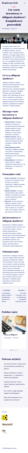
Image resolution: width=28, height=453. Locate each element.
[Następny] (23, 332)
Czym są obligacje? (11, 335)
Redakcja (7, 28)
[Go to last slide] (4, 332)
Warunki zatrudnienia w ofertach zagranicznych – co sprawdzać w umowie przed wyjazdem (13, 375)
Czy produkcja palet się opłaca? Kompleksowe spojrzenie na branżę (7, 296)
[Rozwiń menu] (24, 3)
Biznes (14, 6)
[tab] (10, 350)
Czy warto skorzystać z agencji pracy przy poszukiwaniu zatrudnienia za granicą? (15, 366)
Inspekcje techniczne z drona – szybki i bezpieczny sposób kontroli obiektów (14, 384)
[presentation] (14, 324)
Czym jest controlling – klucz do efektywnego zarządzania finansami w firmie (21, 296)
